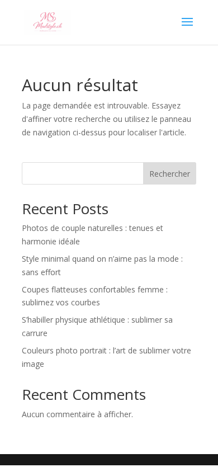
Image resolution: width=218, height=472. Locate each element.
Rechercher (169, 173)
